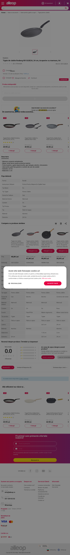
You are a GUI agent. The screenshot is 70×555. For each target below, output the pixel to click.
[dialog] (35, 277)
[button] (15, 283)
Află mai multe (46, 278)
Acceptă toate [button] (52, 283)
